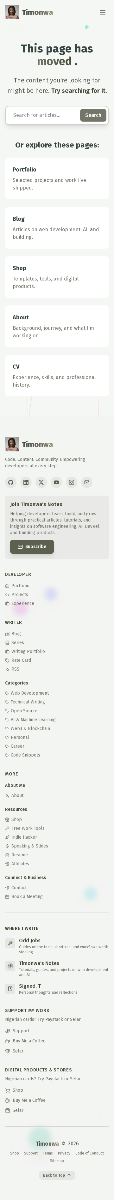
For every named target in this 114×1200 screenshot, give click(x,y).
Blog (16, 633)
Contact (19, 887)
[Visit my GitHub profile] (10, 482)
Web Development (30, 693)
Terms (48, 1153)
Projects (19, 594)
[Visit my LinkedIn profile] (26, 482)
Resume (19, 855)
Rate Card (21, 660)
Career (17, 746)
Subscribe (35, 546)
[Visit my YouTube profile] (56, 482)
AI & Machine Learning (33, 719)
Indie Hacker (24, 837)
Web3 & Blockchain (30, 728)
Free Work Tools (28, 828)
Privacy (64, 1153)
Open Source (24, 711)
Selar (18, 1051)
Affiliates (20, 863)
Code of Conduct (89, 1153)
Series (17, 642)
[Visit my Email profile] (86, 482)
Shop (16, 819)
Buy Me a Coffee (29, 1041)
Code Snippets (25, 755)
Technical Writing (28, 702)
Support (21, 1031)
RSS (15, 669)
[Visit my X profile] (41, 482)
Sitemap (57, 1161)
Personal (20, 737)
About (17, 795)
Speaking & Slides (29, 846)
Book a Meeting (27, 896)
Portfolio (20, 585)
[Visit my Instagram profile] (71, 482)
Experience (22, 603)
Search (93, 115)
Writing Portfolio (28, 651)
